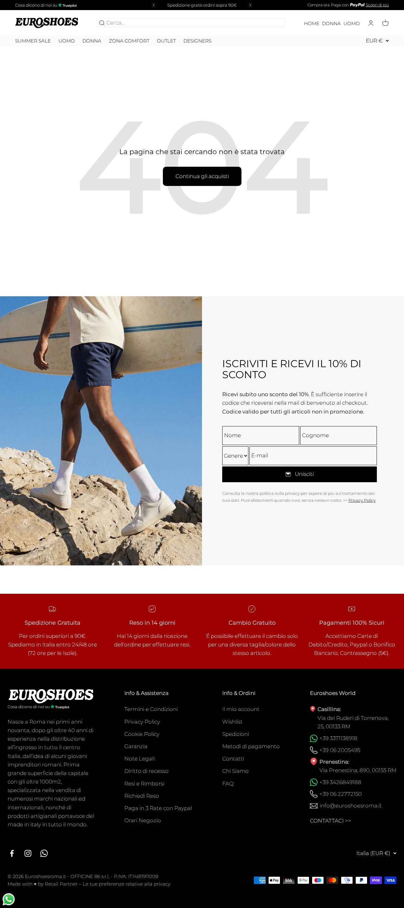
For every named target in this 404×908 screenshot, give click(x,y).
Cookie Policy (141, 734)
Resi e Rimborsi (144, 783)
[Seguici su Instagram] (28, 853)
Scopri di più (377, 5)
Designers (197, 41)
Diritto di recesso (146, 771)
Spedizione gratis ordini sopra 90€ (202, 5)
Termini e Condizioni (151, 709)
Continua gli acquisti (202, 176)
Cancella (272, 23)
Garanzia (135, 746)
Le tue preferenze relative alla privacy (126, 884)
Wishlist (232, 722)
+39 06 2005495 (339, 750)
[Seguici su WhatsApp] (44, 853)
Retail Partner (61, 884)
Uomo (351, 23)
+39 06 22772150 (340, 794)
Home (311, 23)
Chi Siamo (235, 771)
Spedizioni (235, 734)
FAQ (228, 783)
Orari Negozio (142, 820)
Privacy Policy (362, 500)
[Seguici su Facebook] (12, 853)
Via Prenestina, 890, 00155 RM (357, 770)
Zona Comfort (129, 41)
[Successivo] (251, 5)
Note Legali (139, 758)
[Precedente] (153, 5)
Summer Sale (33, 41)
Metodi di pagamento (251, 746)
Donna (331, 23)
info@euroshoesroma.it (351, 805)
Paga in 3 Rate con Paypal (158, 808)
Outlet (166, 41)
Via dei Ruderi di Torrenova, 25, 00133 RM (353, 722)
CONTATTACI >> (330, 821)
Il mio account (240, 709)
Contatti (233, 758)
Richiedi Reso (141, 796)
